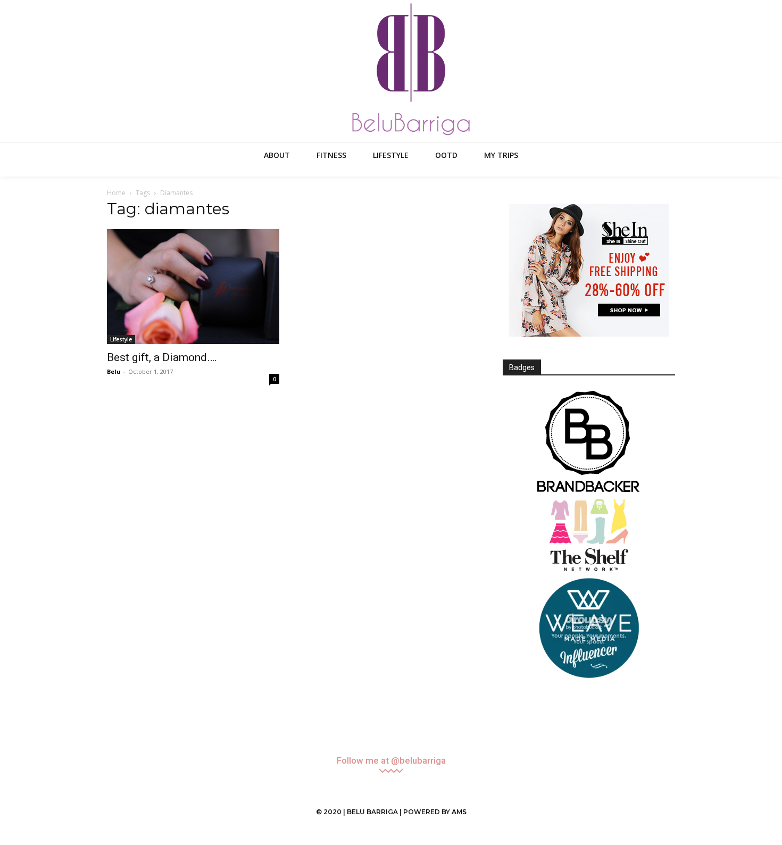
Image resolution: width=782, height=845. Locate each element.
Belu (114, 371)
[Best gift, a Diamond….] (193, 286)
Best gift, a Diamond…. (162, 357)
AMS (459, 812)
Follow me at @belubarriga (391, 760)
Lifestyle (121, 339)
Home (116, 192)
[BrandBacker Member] (589, 442)
